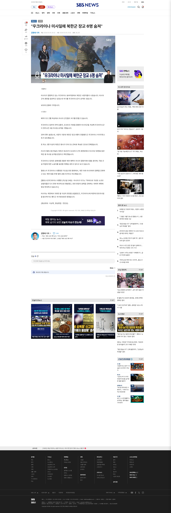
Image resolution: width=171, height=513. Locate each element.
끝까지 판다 (83, 477)
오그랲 (118, 364)
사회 (53, 13)
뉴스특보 (50, 479)
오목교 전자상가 (101, 477)
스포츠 (73, 13)
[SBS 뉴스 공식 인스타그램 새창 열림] (143, 492)
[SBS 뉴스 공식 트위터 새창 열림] (139, 492)
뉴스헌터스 (50, 462)
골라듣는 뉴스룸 (68, 470)
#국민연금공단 (132, 7)
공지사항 (115, 482)
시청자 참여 (45, 493)
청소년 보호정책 (113, 503)
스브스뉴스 (99, 472)
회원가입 (136, 2)
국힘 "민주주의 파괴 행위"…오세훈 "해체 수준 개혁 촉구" (57, 238)
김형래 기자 (45, 233)
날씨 (114, 460)
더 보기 (111, 300)
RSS (114, 474)
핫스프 (118, 374)
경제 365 (82, 467)
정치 (43, 13)
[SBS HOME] (142, 2)
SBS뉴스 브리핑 (68, 475)
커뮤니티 (132, 464)
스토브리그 (99, 467)
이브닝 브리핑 (67, 462)
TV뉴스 (92, 13)
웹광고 (54, 492)
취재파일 (85, 13)
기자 (114, 469)
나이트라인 (50, 474)
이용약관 (61, 492)
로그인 (129, 2)
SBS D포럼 (133, 477)
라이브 (114, 464)
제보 (114, 462)
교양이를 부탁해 (101, 464)
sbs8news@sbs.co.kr (89, 499)
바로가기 (115, 456)
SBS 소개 (34, 493)
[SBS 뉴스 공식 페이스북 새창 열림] (135, 492)
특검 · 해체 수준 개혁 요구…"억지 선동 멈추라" (54, 236)
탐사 (81, 480)
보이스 (65, 473)
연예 (78, 13)
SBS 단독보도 (83, 462)
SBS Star (132, 475)
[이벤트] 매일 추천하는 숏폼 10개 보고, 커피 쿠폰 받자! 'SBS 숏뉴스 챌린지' (63, 448)
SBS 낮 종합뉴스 (68, 477)
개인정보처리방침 (70, 492)
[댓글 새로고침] (37, 256)
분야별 (32, 456)
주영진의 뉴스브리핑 (52, 469)
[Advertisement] (73, 287)
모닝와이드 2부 (51, 467)
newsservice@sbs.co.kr (86, 502)
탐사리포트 (83, 474)
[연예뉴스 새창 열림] (130, 73)
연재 (81, 456)
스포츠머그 (99, 460)
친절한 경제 (83, 464)
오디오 (65, 467)
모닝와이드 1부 (51, 464)
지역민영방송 (122, 493)
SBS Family (110, 493)
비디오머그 (99, 456)
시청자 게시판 (116, 476)
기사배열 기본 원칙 (103, 503)
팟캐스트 (132, 462)
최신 (32, 460)
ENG (123, 2)
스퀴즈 (131, 467)
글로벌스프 (119, 385)
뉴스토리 (50, 476)
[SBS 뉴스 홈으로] (87, 5)
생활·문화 (65, 13)
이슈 (32, 481)
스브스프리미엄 (133, 456)
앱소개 (114, 471)
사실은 (82, 460)
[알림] (143, 7)
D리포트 (82, 469)
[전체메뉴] (32, 13)
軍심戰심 (66, 460)
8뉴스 (37, 13)
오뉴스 (49, 471)
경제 (48, 13)
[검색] (139, 7)
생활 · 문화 (33, 471)
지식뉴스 (132, 460)
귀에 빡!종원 (100, 462)
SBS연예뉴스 (133, 472)
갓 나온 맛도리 (100, 475)
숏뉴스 (114, 467)
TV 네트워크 (34, 479)
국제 (58, 13)
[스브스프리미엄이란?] (132, 359)
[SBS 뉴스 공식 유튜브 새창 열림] (132, 492)
